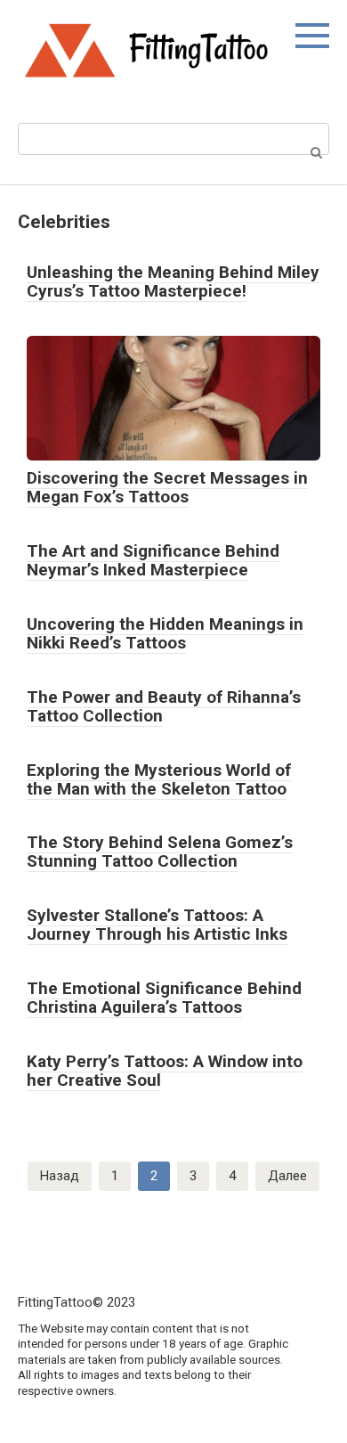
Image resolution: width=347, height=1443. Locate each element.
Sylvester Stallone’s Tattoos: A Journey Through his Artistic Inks (157, 924)
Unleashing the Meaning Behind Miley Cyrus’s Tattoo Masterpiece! (173, 281)
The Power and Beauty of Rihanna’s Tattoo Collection (164, 706)
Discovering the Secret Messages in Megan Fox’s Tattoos (167, 487)
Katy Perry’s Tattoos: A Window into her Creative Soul (165, 1070)
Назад (59, 1176)
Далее (287, 1176)
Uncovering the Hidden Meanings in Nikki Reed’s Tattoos (165, 633)
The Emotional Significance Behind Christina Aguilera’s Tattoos (164, 997)
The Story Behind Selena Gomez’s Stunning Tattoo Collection (160, 851)
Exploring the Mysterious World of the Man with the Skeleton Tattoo (159, 779)
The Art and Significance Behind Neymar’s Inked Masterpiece (153, 560)
